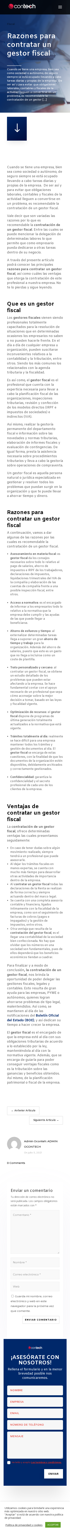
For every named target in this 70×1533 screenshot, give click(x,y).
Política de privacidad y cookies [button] (24, 1525)
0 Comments (16, 1163)
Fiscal (11, 24)
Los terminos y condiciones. (46, 1462)
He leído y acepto (36, 1462)
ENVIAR (53, 1473)
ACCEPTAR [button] (53, 1524)
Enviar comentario (41, 1319)
